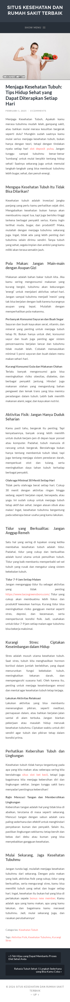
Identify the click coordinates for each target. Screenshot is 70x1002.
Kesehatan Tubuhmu (39, 937)
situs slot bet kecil (35, 774)
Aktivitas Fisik (19, 937)
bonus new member (42, 898)
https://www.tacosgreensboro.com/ (27, 594)
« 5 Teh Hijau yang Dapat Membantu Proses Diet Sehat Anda (32, 957)
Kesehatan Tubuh (28, 929)
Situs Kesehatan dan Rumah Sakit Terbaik (35, 10)
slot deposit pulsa (42, 148)
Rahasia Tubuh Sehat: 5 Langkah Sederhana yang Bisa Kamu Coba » (38, 970)
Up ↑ (36, 994)
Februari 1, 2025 (16, 110)
